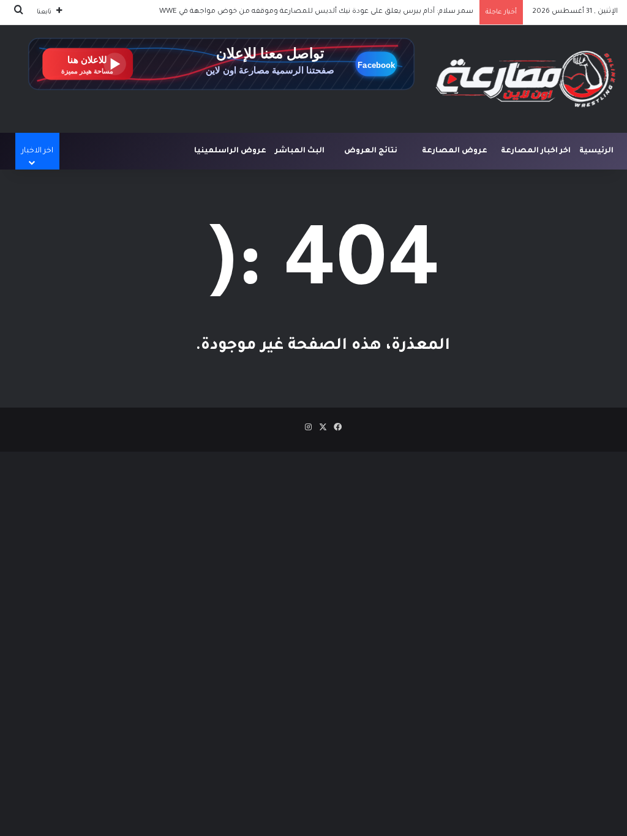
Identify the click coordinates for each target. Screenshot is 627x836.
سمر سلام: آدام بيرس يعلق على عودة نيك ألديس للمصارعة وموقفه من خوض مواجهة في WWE (316, 12)
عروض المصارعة (454, 151)
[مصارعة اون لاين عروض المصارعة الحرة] (526, 79)
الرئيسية (596, 151)
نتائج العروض (370, 151)
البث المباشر (300, 151)
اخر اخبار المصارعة (536, 151)
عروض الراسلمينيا (230, 151)
